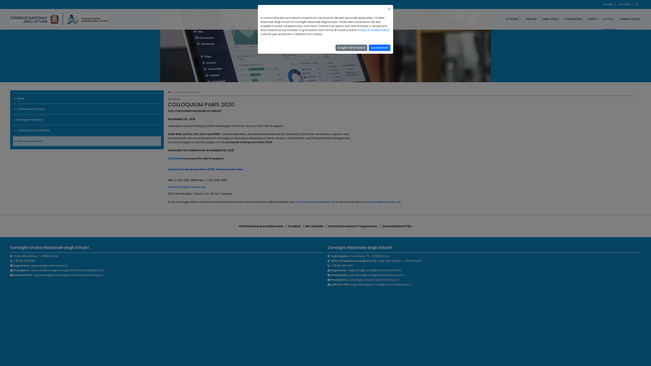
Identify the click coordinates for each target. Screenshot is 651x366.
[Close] (389, 9)
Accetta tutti (379, 48)
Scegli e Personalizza (351, 48)
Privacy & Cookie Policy (372, 30)
